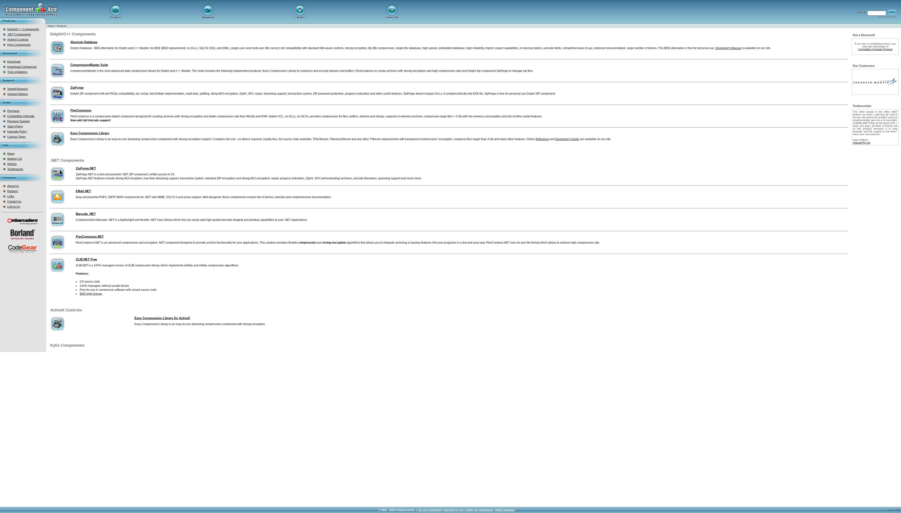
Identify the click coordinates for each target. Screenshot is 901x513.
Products (61, 26)
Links (10, 196)
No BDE (155, 48)
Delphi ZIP (77, 93)
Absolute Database (83, 42)
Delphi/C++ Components (23, 29)
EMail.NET (83, 191)
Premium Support (18, 121)
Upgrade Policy (17, 131)
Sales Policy (15, 126)
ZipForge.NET (86, 168)
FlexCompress (80, 110)
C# (172, 174)
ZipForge (77, 87)
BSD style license (91, 293)
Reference (542, 139)
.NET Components (19, 34)
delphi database (505, 510)
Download (13, 61)
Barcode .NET (86, 214)
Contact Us (14, 201)
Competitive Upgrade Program (875, 49)
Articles (12, 164)
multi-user (258, 48)
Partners (12, 191)
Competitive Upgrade (20, 116)
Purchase (13, 111)
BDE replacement (173, 48)
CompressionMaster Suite (89, 65)
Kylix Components (19, 44)
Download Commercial (22, 67)
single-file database (408, 48)
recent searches (887, 16)
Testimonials (15, 169)
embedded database (451, 48)
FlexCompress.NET (90, 236)
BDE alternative (674, 48)
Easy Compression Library (89, 133)
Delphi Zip (474, 71)
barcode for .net (454, 510)
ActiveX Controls (17, 39)
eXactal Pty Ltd (861, 142)
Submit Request (17, 89)
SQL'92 (204, 48)
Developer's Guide (567, 139)
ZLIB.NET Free (86, 259)
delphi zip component (479, 510)
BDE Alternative (104, 48)
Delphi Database (81, 48)
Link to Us (13, 206)
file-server (272, 48)
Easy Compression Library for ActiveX (162, 318)
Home (51, 26)
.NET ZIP (127, 174)
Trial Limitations (17, 72)
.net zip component (430, 510)
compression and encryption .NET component (151, 242)
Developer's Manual (728, 48)
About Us (13, 186)
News (11, 153)
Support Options (17, 94)
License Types (16, 136)
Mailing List (14, 159)
